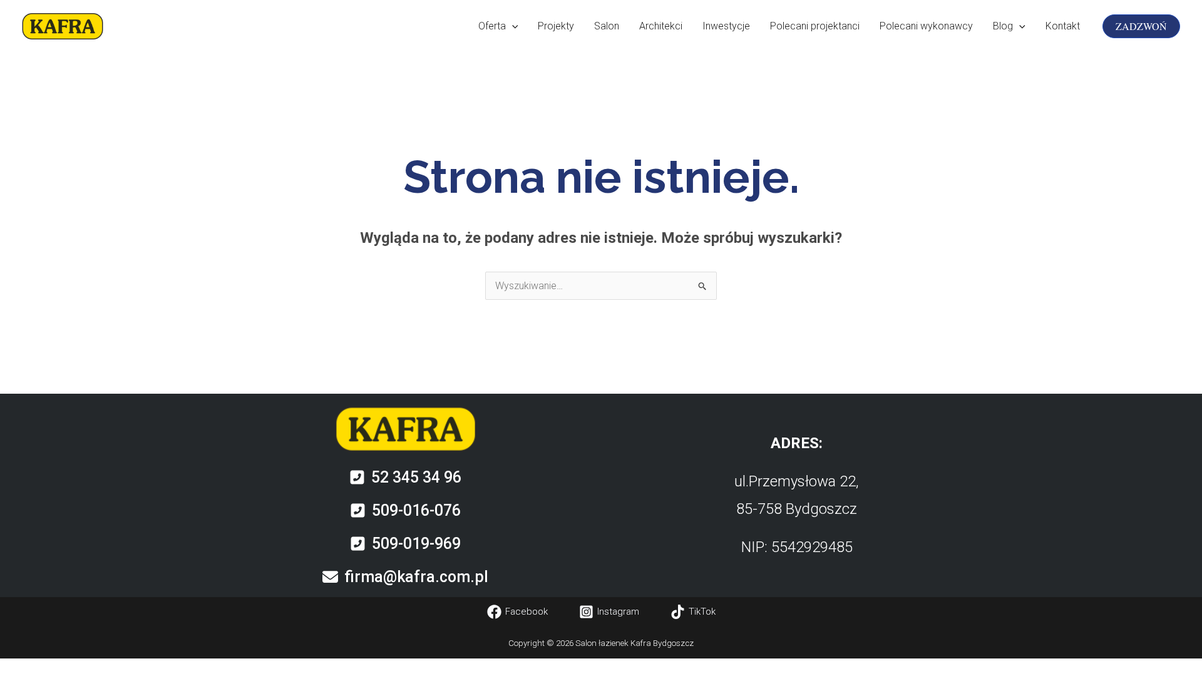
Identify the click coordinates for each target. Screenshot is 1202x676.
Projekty (556, 26)
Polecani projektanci (815, 26)
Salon (606, 26)
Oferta (492, 26)
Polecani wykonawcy (926, 26)
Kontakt (1062, 26)
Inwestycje (726, 26)
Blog (1003, 26)
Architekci (660, 26)
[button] (512, 26)
